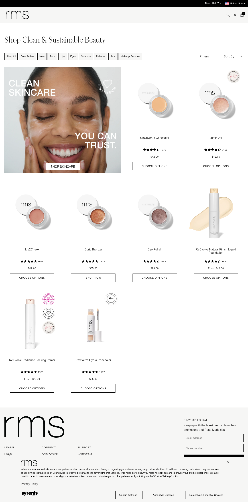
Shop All (11, 56)
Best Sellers (27, 56)
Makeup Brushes (130, 56)
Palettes (100, 56)
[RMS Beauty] (17, 15)
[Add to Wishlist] (180, 69)
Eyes (73, 56)
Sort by (229, 56)
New (41, 56)
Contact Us (85, 453)
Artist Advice (50, 453)
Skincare (86, 56)
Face (52, 56)
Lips (62, 56)
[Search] (228, 15)
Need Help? (212, 3)
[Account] (235, 15)
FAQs (8, 453)
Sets (112, 56)
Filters (204, 56)
